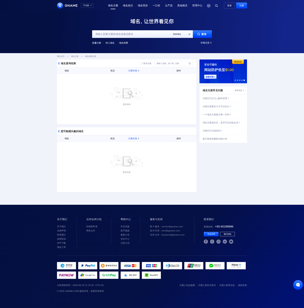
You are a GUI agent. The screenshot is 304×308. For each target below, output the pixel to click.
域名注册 (113, 5)
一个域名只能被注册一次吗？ (217, 114)
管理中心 (197, 5)
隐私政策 (242, 285)
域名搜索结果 (90, 56)
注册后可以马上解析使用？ (216, 98)
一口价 (156, 5)
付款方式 (125, 243)
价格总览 (206, 42)
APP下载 (61, 243)
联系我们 (61, 234)
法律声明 (61, 230)
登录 (229, 5)
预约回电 (227, 234)
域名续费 (123, 43)
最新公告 (125, 234)
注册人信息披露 (187, 285)
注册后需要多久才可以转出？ (217, 106)
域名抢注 (128, 5)
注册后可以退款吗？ (213, 130)
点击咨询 (211, 234)
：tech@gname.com (165, 230)
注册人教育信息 (227, 285)
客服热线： (218, 226)
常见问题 (125, 226)
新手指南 (125, 230)
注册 (241, 5)
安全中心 (125, 239)
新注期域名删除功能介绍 (215, 139)
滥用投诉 (61, 239)
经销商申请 (91, 226)
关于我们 (61, 226)
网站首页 (61, 56)
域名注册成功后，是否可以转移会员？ (221, 122)
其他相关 (182, 5)
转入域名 (110, 43)
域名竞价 (143, 5)
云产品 (169, 5)
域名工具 (61, 247)
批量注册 (96, 43)
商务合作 (90, 230)
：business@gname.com (167, 234)
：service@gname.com (166, 226)
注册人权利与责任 (207, 285)
